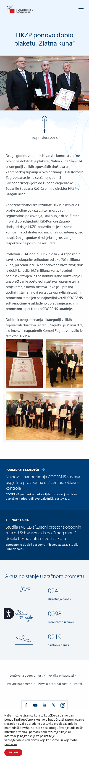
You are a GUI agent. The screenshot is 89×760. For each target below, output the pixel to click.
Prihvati (13, 752)
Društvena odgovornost (26, 675)
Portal (78, 684)
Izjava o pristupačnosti (53, 684)
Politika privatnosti (61, 675)
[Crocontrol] (19, 9)
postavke (10, 744)
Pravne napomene (19, 684)
